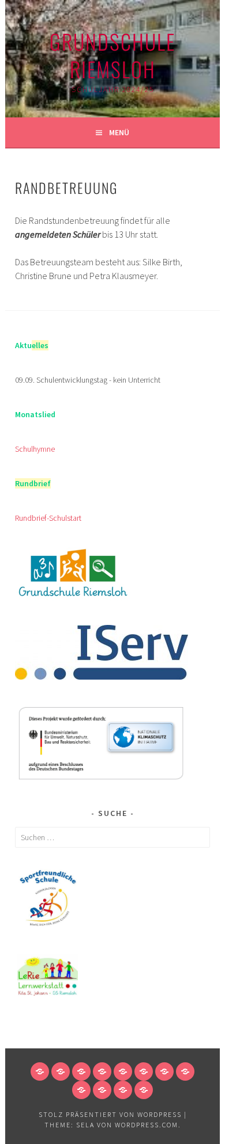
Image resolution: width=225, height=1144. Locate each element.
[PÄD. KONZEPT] (81, 1071)
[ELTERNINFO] (123, 1071)
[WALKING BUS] (123, 1090)
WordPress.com (146, 1124)
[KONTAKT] (185, 1071)
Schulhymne (35, 449)
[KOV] (143, 1090)
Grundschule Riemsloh (112, 55)
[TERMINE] (164, 1071)
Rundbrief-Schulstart (48, 518)
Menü (119, 132)
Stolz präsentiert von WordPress (110, 1114)
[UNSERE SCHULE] (60, 1071)
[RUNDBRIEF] (143, 1071)
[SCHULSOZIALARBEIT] (102, 1071)
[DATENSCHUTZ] (102, 1090)
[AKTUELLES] (40, 1071)
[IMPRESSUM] (81, 1090)
